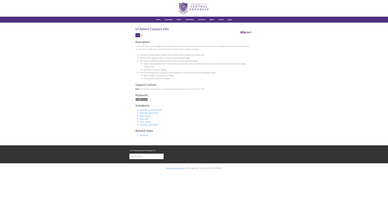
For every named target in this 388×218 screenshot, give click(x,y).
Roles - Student (145, 121)
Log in (230, 19)
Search (221, 19)
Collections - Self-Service (148, 124)
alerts (137, 99)
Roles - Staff (143, 118)
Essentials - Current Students (150, 110)
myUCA (194, 8)
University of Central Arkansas (175, 168)
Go (138, 35)
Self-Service (143, 135)
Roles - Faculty (144, 116)
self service (144, 99)
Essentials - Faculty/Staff (148, 113)
